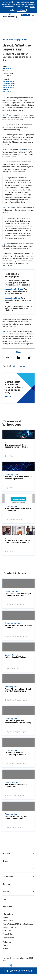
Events (5, 861)
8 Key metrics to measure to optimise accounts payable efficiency (18, 308)
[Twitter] (29, 357)
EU (14, 366)
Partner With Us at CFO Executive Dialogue (18, 924)
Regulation (18, 907)
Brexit (22, 117)
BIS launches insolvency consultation (18, 784)
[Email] (8, 357)
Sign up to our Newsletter (18, 970)
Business (18, 891)
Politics (5, 89)
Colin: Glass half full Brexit (18, 657)
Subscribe (25, 15)
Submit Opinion (7, 921)
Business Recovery (8, 81)
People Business (8, 85)
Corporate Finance (8, 83)
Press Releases (8, 937)
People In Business (8, 87)
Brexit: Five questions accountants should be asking (18, 720)
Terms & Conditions (9, 927)
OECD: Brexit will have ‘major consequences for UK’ (18, 593)
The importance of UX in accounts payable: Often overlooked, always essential (17, 283)
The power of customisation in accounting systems (16, 291)
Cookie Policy (7, 931)
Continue (21, 10)
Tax (18, 868)
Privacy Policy (7, 934)
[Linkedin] (18, 357)
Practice (18, 853)
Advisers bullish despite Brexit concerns (18, 625)
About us (5, 917)
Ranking (18, 884)
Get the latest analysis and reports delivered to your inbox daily (18, 389)
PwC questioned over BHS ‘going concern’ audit (18, 816)
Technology (18, 876)
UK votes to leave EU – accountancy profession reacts (18, 752)
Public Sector (7, 91)
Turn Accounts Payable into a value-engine (18, 300)
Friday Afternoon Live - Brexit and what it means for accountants (18, 689)
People (18, 899)
